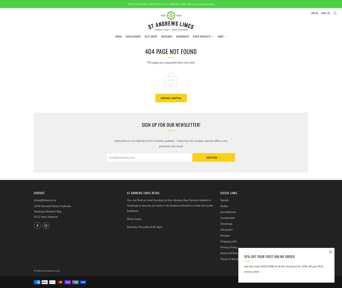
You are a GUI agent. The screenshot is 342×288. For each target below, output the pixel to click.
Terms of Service (230, 259)
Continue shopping (171, 98)
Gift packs (226, 229)
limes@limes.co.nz (45, 200)
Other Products (202, 36)
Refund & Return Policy (234, 253)
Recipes (225, 235)
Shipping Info (228, 241)
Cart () (325, 13)
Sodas (118, 36)
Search (224, 200)
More (221, 36)
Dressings (166, 36)
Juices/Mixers (133, 36)
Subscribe (212, 157)
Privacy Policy (229, 247)
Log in (314, 13)
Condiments (182, 36)
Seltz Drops (151, 36)
